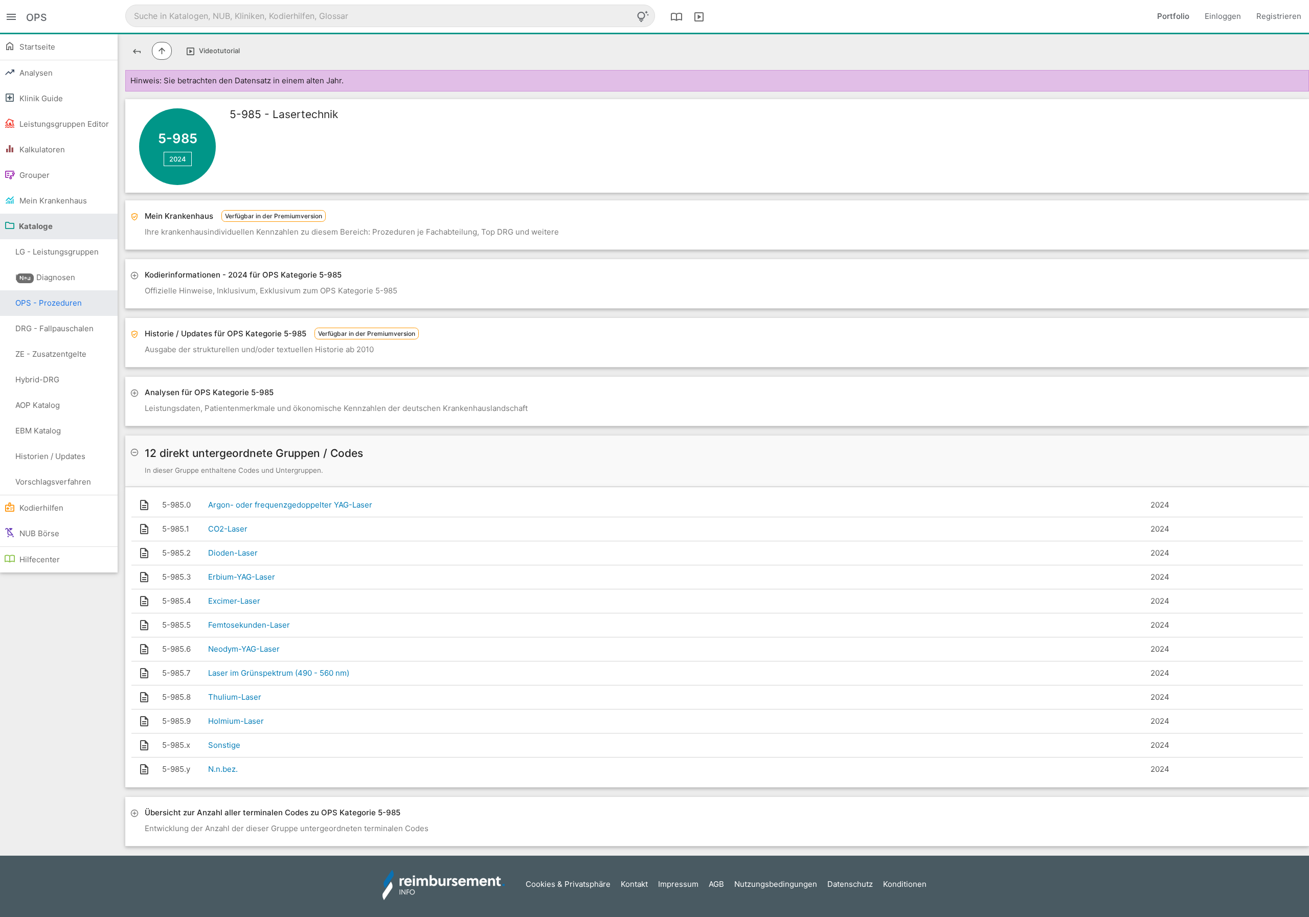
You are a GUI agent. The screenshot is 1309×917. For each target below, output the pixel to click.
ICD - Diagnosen (45, 277)
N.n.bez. (223, 769)
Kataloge (35, 226)
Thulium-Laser (234, 697)
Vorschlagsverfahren (53, 482)
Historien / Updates (50, 456)
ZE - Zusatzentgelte (50, 354)
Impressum (678, 884)
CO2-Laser (227, 529)
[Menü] (11, 16)
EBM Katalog (38, 430)
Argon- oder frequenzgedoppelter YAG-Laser (290, 505)
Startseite (36, 47)
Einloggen (1223, 16)
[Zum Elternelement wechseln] (162, 51)
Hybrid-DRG (37, 379)
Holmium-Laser (236, 721)
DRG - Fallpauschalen (54, 328)
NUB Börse (38, 533)
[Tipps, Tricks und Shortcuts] (643, 16)
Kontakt (634, 884)
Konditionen (905, 884)
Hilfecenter (38, 559)
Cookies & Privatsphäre (568, 884)
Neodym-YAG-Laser (244, 649)
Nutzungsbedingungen (775, 884)
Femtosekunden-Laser (249, 625)
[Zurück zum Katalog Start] (137, 51)
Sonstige (224, 745)
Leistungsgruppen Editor (63, 124)
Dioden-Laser (233, 553)
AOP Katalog (37, 405)
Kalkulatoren (41, 149)
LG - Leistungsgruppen (57, 256)
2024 (177, 159)
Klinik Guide (40, 98)
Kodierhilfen (40, 508)
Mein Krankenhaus (52, 200)
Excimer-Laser (234, 601)
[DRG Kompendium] (676, 16)
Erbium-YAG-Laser (241, 577)
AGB (716, 884)
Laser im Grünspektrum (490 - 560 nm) (278, 673)
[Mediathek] (699, 16)
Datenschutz (850, 884)
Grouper (33, 175)
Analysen (35, 73)
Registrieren (1278, 16)
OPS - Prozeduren (48, 303)
